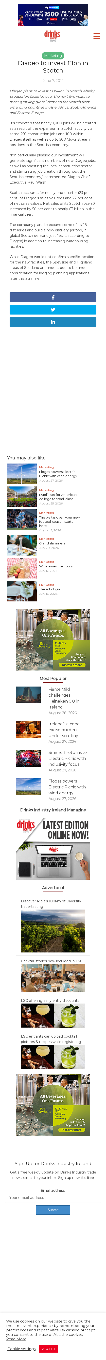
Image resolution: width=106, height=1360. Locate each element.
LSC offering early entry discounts (50, 1000)
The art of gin (49, 589)
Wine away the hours (55, 566)
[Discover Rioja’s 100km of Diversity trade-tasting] (53, 931)
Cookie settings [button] (21, 1349)
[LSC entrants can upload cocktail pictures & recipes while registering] (53, 1056)
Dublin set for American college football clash (58, 497)
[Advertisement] (53, 390)
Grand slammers (52, 543)
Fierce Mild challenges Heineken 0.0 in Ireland (64, 698)
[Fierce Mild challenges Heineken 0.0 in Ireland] (32, 695)
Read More (16, 1339)
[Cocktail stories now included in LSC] (53, 977)
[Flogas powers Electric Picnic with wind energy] (32, 786)
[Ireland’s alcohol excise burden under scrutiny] (32, 729)
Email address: (53, 1190)
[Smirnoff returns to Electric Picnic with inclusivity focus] (32, 758)
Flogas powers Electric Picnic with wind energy (58, 474)
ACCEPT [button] (48, 1349)
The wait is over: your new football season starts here (59, 521)
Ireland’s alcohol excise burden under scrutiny (65, 730)
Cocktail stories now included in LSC (52, 961)
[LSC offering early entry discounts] (53, 1015)
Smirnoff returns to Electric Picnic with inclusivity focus (68, 758)
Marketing (53, 56)
